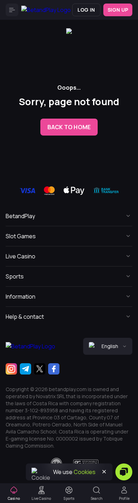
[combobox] (107, 346)
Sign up (118, 9)
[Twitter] (39, 369)
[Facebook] (53, 369)
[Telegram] (25, 369)
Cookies (85, 472)
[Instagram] (11, 369)
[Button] (12, 10)
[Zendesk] (123, 471)
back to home (69, 127)
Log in (86, 9)
